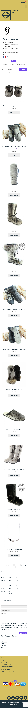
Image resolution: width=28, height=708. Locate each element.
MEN (2, 647)
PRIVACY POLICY (6, 664)
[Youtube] (21, 698)
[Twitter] (17, 698)
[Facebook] (9, 698)
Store (5, 21)
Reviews (12, 64)
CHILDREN (3, 643)
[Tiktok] (25, 698)
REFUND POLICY (6, 669)
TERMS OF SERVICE (7, 666)
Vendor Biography (21, 64)
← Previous (9, 565)
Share (13, 60)
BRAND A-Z (4, 641)
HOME (2, 658)
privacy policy (7, 629)
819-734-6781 (8, 46)
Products (5, 64)
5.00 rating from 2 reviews (11, 52)
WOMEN (3, 645)
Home (1, 21)
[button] (26, 6)
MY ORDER (4, 662)
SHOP (2, 660)
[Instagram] (13, 698)
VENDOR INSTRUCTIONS (8, 671)
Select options (14, 112)
